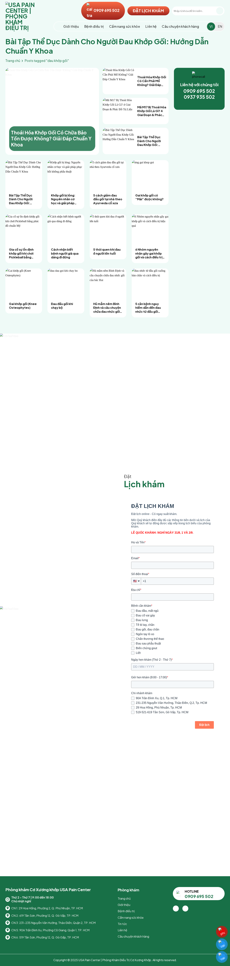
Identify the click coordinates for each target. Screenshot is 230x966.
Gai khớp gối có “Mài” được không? (149, 197)
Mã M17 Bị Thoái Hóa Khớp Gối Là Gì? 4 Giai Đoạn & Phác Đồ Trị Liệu (151, 111)
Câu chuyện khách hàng (180, 26)
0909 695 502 (106, 10)
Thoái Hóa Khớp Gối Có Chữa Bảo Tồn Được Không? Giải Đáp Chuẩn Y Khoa (51, 139)
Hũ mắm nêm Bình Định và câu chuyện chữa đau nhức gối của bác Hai (107, 308)
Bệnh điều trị (94, 26)
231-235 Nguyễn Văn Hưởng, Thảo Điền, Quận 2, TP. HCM (57, 923)
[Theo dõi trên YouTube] (185, 908)
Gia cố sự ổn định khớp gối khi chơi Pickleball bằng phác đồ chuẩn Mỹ (22, 253)
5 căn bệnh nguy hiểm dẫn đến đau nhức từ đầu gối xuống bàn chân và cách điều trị (148, 308)
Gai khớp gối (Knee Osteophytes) (23, 306)
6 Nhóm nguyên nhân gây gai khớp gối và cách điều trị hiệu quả (148, 253)
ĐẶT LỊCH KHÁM (148, 10)
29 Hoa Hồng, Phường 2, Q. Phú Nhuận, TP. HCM (51, 908)
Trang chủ (12, 60)
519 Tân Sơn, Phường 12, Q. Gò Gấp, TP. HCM (49, 937)
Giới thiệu (71, 26)
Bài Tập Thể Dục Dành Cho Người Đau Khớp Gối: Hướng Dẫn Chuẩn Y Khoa (151, 141)
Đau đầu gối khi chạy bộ (62, 306)
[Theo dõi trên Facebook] (176, 908)
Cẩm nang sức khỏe (124, 26)
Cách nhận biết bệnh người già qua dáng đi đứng (65, 253)
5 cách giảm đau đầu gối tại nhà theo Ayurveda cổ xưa (107, 199)
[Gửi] (219, 10)
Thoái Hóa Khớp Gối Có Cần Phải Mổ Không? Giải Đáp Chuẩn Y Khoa (151, 81)
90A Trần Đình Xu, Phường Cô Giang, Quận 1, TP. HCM (54, 930)
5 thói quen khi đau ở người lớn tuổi (107, 251)
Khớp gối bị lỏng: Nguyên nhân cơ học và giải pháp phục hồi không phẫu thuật (63, 199)
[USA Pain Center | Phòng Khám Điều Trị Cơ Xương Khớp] (23, 16)
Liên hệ (151, 26)
